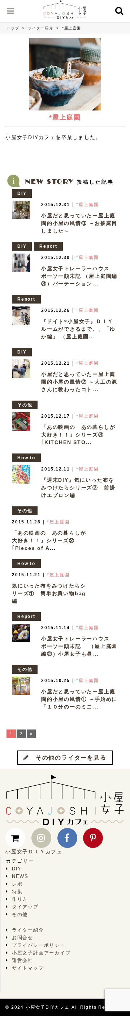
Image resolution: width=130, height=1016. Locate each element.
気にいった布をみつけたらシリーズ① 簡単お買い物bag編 (49, 593)
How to (26, 457)
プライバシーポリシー (38, 945)
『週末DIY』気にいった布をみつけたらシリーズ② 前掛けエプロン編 (78, 487)
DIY (21, 193)
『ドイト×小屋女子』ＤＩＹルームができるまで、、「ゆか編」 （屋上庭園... (78, 328)
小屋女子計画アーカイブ (41, 953)
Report (48, 246)
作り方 (20, 899)
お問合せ (22, 937)
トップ (12, 28)
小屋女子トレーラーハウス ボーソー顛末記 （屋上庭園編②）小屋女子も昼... (79, 646)
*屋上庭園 (87, 204)
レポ (17, 884)
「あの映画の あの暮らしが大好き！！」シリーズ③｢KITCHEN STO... (78, 434)
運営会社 (22, 960)
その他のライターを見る (68, 757)
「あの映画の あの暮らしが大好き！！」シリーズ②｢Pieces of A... (49, 540)
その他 (24, 404)
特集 (17, 891)
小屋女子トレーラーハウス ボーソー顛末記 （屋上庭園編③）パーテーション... (79, 276)
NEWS (20, 876)
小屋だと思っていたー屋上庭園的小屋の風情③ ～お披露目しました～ (79, 223)
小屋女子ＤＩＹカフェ (33, 851)
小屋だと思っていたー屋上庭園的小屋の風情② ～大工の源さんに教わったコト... (79, 381)
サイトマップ (28, 968)
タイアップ (25, 907)
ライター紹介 (40, 28)
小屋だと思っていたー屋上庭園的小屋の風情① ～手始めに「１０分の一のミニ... (79, 699)
